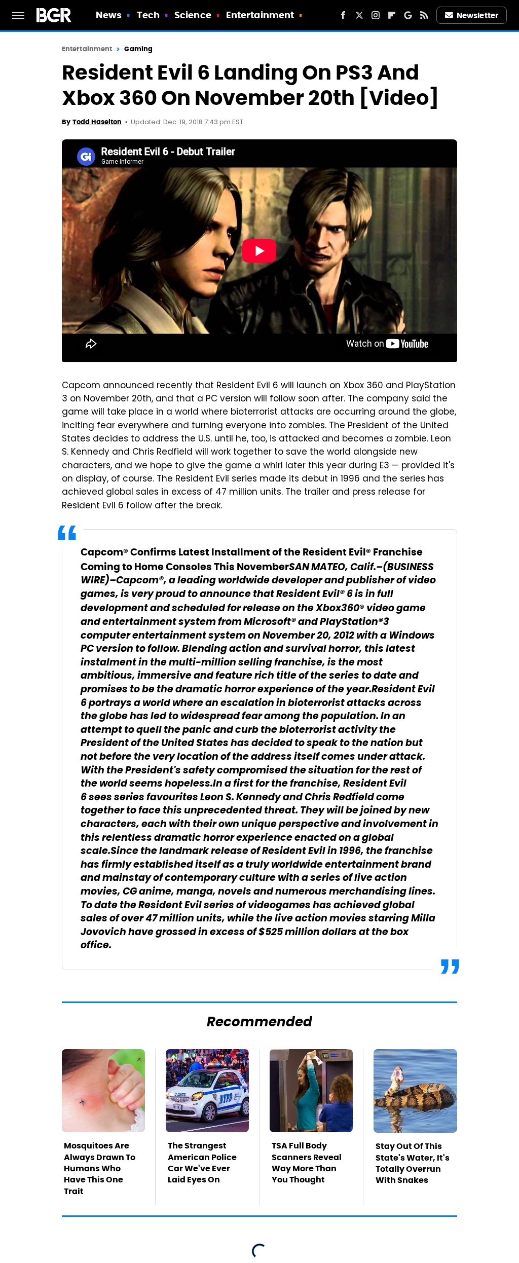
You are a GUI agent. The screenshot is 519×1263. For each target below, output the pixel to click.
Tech (148, 15)
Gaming (138, 49)
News (109, 15)
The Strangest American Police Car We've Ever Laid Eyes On (202, 1162)
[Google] (408, 15)
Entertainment (260, 15)
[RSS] (424, 15)
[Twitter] (359, 15)
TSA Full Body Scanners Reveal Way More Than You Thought (307, 1162)
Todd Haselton (97, 122)
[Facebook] (343, 15)
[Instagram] (376, 15)
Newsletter (477, 15)
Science (192, 15)
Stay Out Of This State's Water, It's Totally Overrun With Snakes (413, 1163)
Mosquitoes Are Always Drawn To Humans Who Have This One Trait (99, 1168)
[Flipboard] (392, 15)
